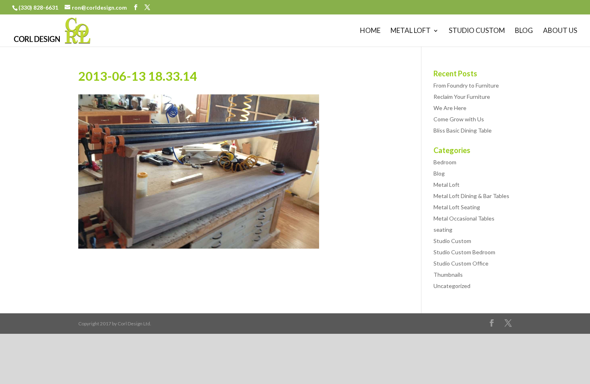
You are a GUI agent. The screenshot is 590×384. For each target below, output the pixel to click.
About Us (560, 31)
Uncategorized (451, 285)
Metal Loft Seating (456, 207)
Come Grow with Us (458, 119)
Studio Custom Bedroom (464, 252)
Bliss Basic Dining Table (462, 130)
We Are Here (449, 107)
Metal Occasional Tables (463, 218)
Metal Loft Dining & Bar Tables (471, 195)
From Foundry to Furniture (466, 85)
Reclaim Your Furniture (461, 96)
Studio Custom (477, 31)
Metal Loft (411, 31)
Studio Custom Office (460, 263)
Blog (524, 31)
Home (370, 31)
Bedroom (444, 162)
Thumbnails (448, 274)
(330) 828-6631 (38, 7)
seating (442, 229)
